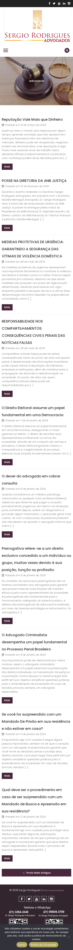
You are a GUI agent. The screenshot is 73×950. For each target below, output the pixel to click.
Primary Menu (5, 50)
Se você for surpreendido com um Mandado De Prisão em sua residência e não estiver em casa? (36, 721)
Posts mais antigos (36, 872)
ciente (22, 944)
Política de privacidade (53, 890)
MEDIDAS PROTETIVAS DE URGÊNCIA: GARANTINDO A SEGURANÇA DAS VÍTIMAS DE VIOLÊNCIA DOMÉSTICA (33, 249)
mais (7, 166)
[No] (68, 937)
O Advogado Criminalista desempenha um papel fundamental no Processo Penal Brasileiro (34, 642)
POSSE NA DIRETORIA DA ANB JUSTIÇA (34, 180)
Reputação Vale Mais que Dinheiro (32, 119)
